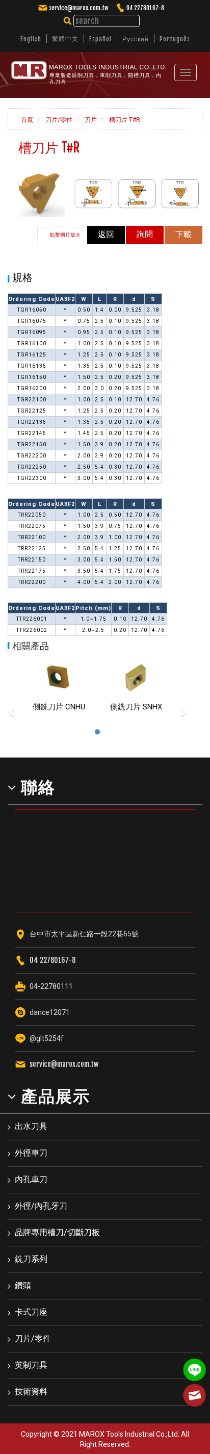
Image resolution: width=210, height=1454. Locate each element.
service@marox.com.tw (78, 8)
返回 (106, 234)
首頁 (26, 119)
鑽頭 (23, 1285)
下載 (183, 234)
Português (175, 39)
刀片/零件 (58, 119)
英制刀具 (31, 1365)
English (30, 39)
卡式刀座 (31, 1312)
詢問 (145, 234)
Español (100, 39)
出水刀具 (31, 1126)
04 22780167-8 (145, 8)
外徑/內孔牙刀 (41, 1206)
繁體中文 (65, 38)
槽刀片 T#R (124, 119)
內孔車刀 (31, 1179)
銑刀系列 (31, 1259)
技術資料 (31, 1391)
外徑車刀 (31, 1153)
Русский (135, 39)
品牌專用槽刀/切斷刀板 (57, 1232)
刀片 (90, 119)
